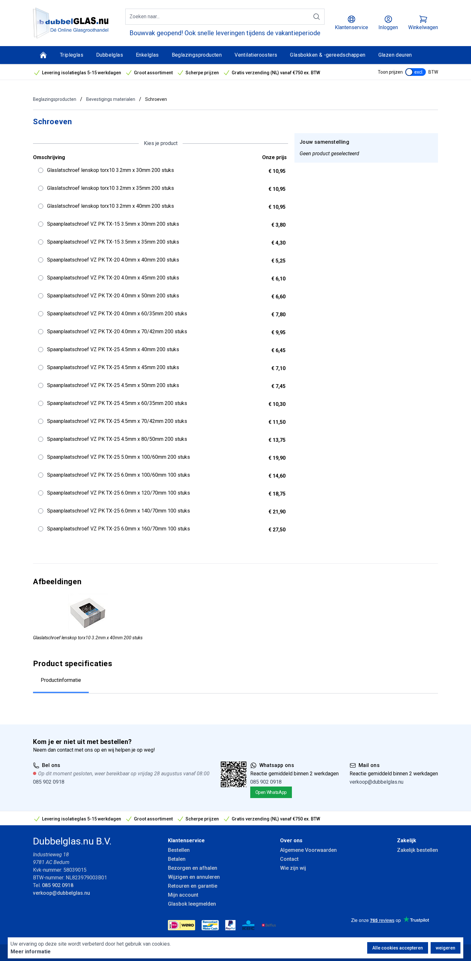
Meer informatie (31, 952)
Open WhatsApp (271, 792)
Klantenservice (186, 840)
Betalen (177, 859)
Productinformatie (61, 680)
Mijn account (183, 895)
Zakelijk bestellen (417, 850)
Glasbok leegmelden (192, 904)
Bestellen (179, 850)
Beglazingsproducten (197, 55)
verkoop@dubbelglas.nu (376, 782)
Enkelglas (147, 55)
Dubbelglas (109, 55)
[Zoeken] (317, 17)
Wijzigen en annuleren (194, 877)
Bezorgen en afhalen (192, 868)
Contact (289, 859)
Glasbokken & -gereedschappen (327, 55)
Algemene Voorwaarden (308, 850)
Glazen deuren (395, 55)
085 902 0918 (48, 782)
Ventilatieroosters (256, 55)
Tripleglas (71, 55)
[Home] (43, 55)
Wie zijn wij (293, 868)
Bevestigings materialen (110, 99)
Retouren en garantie (192, 886)
